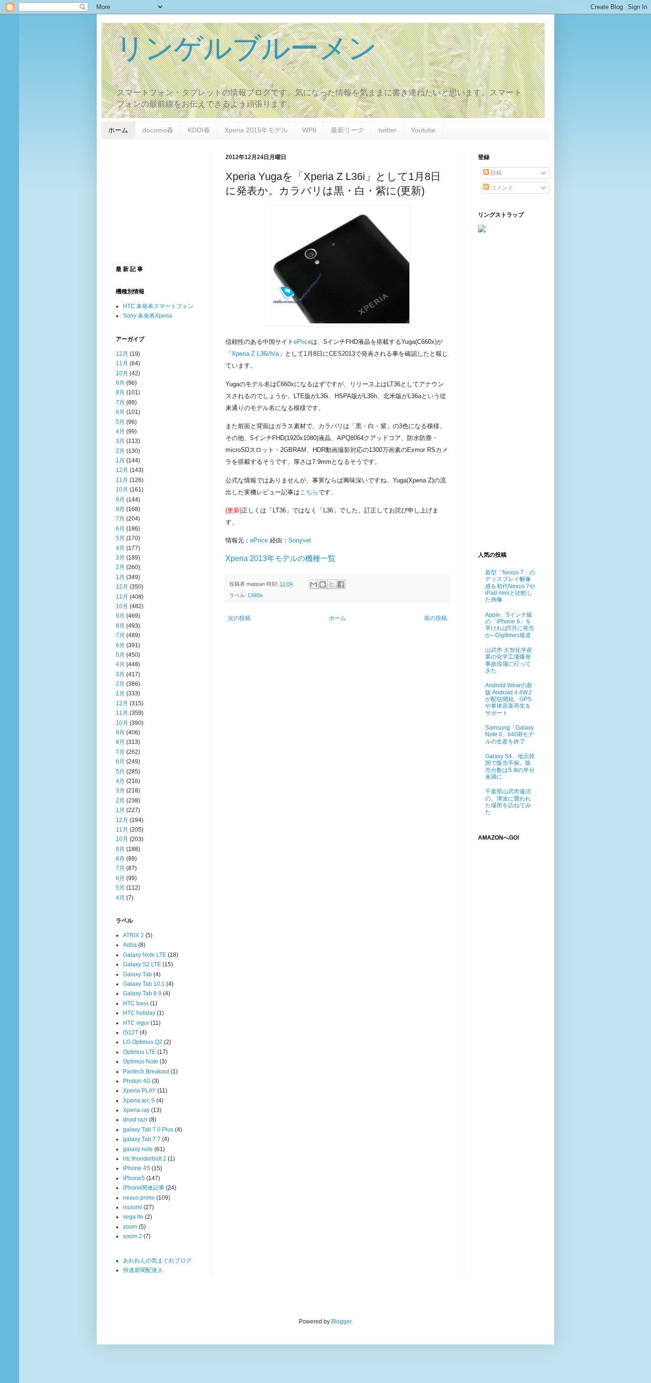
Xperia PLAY (139, 1090)
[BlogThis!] (322, 584)
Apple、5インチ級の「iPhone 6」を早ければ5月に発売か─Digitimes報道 (509, 625)
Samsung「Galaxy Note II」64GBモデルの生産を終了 (509, 734)
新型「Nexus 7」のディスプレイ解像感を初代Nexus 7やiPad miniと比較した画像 (510, 586)
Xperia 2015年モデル (256, 130)
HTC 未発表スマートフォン (158, 306)
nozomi (132, 1207)
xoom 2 (132, 1236)
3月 (120, 441)
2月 (120, 451)
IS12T (130, 1032)
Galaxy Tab (137, 974)
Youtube (423, 130)
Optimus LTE (139, 1052)
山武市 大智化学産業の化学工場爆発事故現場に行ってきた (508, 660)
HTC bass (136, 1003)
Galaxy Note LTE (144, 955)
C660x (255, 595)
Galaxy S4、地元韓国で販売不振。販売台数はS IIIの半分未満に (510, 766)
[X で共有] (331, 584)
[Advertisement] (305, 703)
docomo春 (157, 130)
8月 (120, 392)
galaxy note (138, 1149)
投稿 (495, 173)
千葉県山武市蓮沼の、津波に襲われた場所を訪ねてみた (508, 801)
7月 (120, 402)
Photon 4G (137, 1081)
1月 (120, 460)
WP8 (309, 130)
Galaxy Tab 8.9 (142, 993)
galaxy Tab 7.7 (142, 1139)
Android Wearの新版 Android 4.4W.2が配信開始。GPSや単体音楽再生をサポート (508, 699)
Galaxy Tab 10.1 (144, 984)
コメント (501, 187)
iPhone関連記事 (143, 1187)
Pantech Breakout (146, 1071)
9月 (120, 383)
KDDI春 (199, 130)
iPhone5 (134, 1178)
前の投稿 (435, 618)
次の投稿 (239, 618)
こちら (309, 492)
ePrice (302, 341)
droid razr (135, 1119)
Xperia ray (136, 1110)
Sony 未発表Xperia (147, 315)
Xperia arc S (139, 1100)
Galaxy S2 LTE (142, 964)
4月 (120, 431)
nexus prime (139, 1197)
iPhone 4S (136, 1168)
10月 (122, 373)
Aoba (130, 945)
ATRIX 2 (133, 935)
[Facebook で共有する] (341, 584)
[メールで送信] (313, 584)
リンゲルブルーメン (246, 48)
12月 (122, 354)
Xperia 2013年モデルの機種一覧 (280, 558)
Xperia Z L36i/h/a (255, 353)
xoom (130, 1226)
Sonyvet (299, 540)
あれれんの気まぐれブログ (157, 1260)
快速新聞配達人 (143, 1270)
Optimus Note (140, 1061)
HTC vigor (136, 1023)
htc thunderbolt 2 (144, 1158)
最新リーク (347, 130)
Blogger (341, 1321)
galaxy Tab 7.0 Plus (148, 1129)
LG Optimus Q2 (143, 1042)
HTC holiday (139, 1013)
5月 (120, 422)
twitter (387, 130)
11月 (122, 363)
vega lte (133, 1216)
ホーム (118, 130)
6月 (120, 412)
